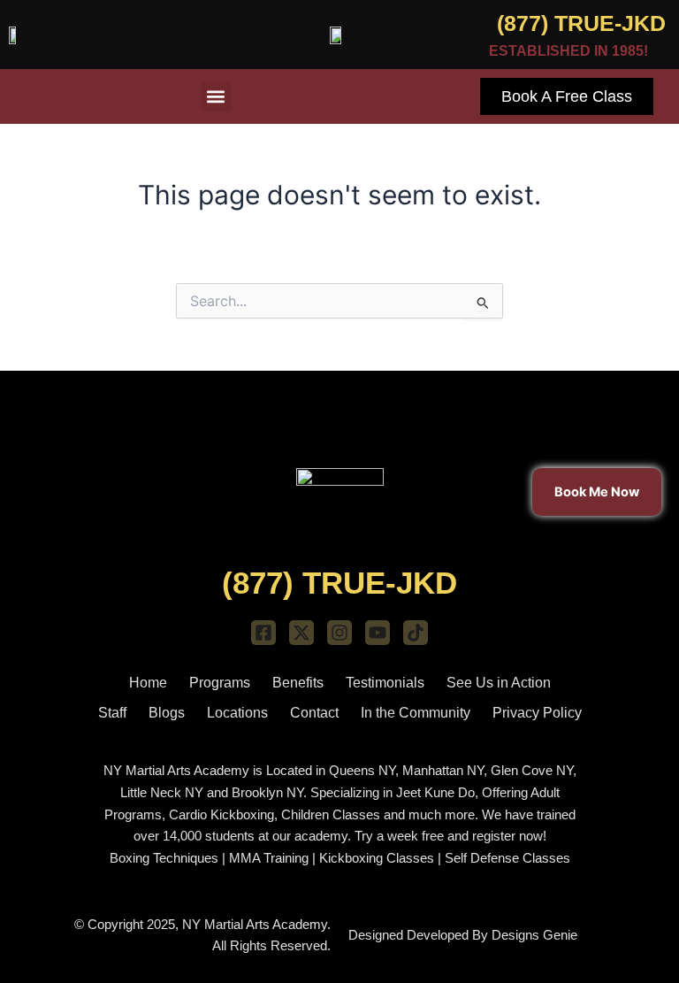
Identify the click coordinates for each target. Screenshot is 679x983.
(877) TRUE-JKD (581, 23)
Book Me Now (596, 491)
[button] (216, 96)
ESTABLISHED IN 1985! (568, 50)
